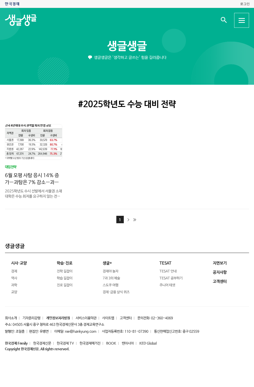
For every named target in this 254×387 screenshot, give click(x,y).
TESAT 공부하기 (171, 278)
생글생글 (127, 46)
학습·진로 (64, 263)
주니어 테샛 (167, 285)
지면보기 (220, 263)
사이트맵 (108, 318)
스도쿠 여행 (110, 285)
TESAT (165, 263)
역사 (14, 278)
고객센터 (126, 318)
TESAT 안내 (168, 271)
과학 (14, 285)
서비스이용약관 (86, 318)
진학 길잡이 (64, 271)
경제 (14, 271)
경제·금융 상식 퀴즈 (116, 292)
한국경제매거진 (90, 343)
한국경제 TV (65, 343)
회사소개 (11, 318)
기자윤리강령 (31, 318)
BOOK (111, 343)
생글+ (107, 263)
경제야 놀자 (110, 271)
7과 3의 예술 (111, 278)
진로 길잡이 (64, 285)
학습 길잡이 (64, 278)
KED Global (148, 343)
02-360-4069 (162, 318)
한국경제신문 (42, 343)
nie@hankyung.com (80, 331)
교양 (14, 292)
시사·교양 (19, 263)
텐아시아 (128, 343)
